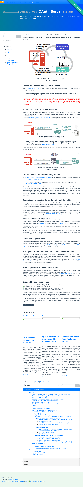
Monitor (38, 2)
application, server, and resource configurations (37, 177)
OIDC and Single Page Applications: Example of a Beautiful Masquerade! (51, 394)
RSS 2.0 (42, 481)
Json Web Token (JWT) (41, 427)
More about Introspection (45, 434)
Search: (59, 385)
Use (25, 2)
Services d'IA (5, 481)
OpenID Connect (37, 413)
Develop (20, 2)
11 (49, 382)
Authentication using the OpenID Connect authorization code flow (56, 419)
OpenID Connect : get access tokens (48, 424)
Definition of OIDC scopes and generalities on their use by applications (53, 416)
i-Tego (24, 34)
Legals (34, 405)
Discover (12, 2)
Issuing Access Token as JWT (47, 432)
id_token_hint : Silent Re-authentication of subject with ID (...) (55, 426)
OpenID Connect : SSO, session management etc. (31, 316)
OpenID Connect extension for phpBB (45, 446)
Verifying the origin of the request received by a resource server (55, 429)
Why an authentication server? (40, 397)
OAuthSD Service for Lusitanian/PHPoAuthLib (47, 445)
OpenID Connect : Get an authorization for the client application (55, 423)
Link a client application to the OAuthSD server (44, 410)
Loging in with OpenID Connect (40, 453)
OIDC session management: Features (29, 340)
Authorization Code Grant (33, 183)
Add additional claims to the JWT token (49, 430)
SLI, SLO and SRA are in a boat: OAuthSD (50, 440)
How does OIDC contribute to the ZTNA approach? (45, 400)
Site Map (12, 481)
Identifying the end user (45, 421)
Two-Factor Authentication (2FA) (40, 402)
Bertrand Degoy (13, 479)
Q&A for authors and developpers (41, 408)
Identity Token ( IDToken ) (49, 144)
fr (5, 42)
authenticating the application (32, 179)
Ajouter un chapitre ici (29, 304)
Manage (31, 2)
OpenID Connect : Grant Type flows (44, 415)
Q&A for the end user (37, 454)
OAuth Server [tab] (34, 389)
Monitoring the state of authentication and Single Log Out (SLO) (55, 442)
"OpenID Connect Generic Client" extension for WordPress (50, 448)
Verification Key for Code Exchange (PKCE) (70, 339)
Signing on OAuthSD (37, 451)
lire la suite (25, 374)
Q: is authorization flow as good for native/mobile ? (50, 339)
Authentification (41, 34)
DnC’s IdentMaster (51, 245)
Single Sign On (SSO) (33, 88)
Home (6, 2)
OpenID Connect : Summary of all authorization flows (46, 404)
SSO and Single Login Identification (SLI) (49, 438)
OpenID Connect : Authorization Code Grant (47, 418)
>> (77, 385)
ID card (60, 223)
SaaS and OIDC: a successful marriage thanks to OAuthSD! (48, 399)
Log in (26, 481)
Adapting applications (38, 443)
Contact (22, 481)
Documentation (32, 34)
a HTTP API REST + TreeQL (52, 214)
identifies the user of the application (38, 117)
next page (53, 382)
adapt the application (64, 273)
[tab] (51, 462)
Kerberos (40, 223)
